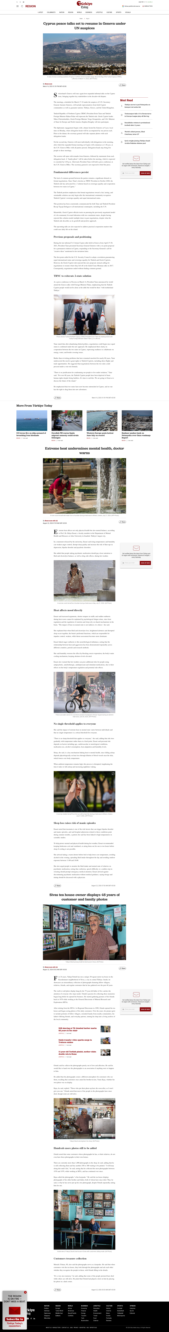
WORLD (79, 12)
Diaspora (47, 1315)
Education (96, 1308)
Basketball (120, 1310)
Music (108, 1313)
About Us (49, 1327)
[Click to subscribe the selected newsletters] (145, 173)
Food (94, 1318)
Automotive (85, 1320)
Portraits (109, 1318)
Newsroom (48, 84)
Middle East (59, 1313)
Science (95, 1320)
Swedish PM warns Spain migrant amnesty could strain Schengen (65, 435)
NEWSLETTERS (148, 6)
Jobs (71, 1327)
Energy (83, 1313)
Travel (95, 1315)
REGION (70, 12)
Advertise (82, 1327)
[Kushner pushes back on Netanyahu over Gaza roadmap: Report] (137, 420)
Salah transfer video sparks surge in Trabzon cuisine (75, 1041)
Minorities (47, 1318)
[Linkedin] (34, 1318)
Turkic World (59, 1310)
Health (95, 1310)
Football (119, 1308)
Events (108, 1315)
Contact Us (65, 1327)
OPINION (132, 1305)
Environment (97, 1313)
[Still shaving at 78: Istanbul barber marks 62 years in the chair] (105, 1029)
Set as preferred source (132, 6)
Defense (46, 1310)
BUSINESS (89, 12)
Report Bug (93, 1327)
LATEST (40, 12)
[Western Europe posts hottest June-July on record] (102, 420)
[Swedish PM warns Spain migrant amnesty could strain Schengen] (67, 420)
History (108, 1308)
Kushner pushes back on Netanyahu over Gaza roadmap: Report (136, 435)
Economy (84, 1308)
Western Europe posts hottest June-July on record (100, 434)
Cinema (108, 1310)
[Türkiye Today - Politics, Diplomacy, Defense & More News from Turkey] (84, 5)
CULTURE (109, 12)
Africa (70, 1308)
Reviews (108, 1320)
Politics (46, 1308)
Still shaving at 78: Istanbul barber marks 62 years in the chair (78, 1029)
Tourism (83, 1315)
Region (87, 18)
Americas (71, 1310)
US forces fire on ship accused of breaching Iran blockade (31, 434)
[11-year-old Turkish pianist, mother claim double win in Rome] (105, 1052)
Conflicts (70, 1315)
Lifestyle (61, 1033)
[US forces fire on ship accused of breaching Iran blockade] (31, 420)
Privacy (76, 1327)
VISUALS (128, 12)
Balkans (58, 1315)
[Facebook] (31, 1318)
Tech (82, 1318)
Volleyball (120, 1313)
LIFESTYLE (99, 12)
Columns (132, 1308)
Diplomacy (47, 1313)
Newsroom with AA (51, 521)
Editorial (132, 1313)
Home (81, 18)
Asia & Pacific (72, 1313)
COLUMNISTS (51, 12)
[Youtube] (27, 1318)
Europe (58, 1308)
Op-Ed (132, 1310)
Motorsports (121, 1315)
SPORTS (118, 12)
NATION (61, 12)
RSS (88, 1327)
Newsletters (57, 1327)
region (30, 6)
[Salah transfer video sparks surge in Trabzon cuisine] (105, 1040)
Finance (83, 1310)
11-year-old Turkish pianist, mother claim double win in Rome (77, 1052)
